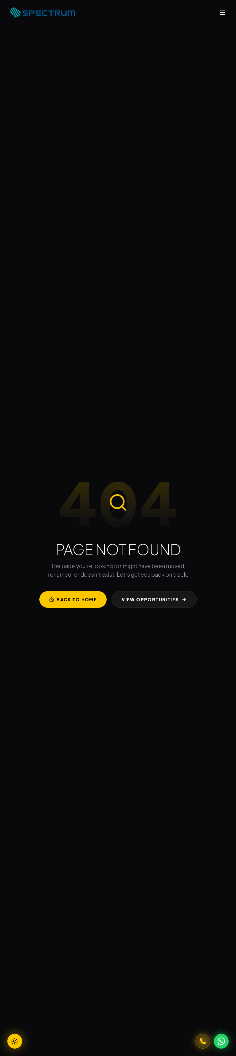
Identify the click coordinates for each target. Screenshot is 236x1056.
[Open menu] (222, 12)
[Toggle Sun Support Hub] (14, 1041)
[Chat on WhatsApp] (221, 1041)
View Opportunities (150, 599)
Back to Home (77, 599)
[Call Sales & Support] (202, 1041)
